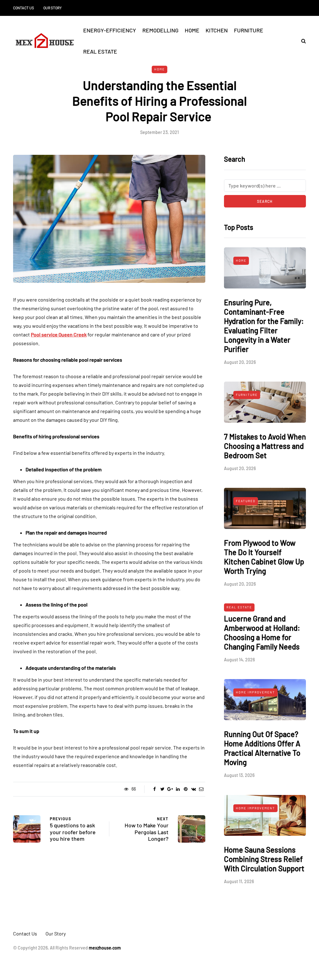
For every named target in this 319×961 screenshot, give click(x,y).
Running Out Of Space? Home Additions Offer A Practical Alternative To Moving (262, 748)
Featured (245, 501)
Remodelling (160, 30)
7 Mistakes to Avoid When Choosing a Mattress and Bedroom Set (265, 446)
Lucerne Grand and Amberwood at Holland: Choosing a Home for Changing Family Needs (262, 632)
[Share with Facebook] (155, 789)
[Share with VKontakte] (194, 789)
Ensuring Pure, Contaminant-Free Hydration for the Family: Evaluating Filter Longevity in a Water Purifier (264, 326)
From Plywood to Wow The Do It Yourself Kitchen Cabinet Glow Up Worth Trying (264, 556)
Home (192, 30)
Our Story (52, 8)
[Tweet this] (162, 789)
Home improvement (255, 692)
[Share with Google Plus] (170, 789)
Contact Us (23, 8)
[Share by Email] (201, 789)
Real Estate (100, 51)
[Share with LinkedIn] (178, 789)
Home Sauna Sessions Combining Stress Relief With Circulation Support (264, 859)
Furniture (248, 30)
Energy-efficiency (109, 30)
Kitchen (217, 30)
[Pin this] (186, 789)
